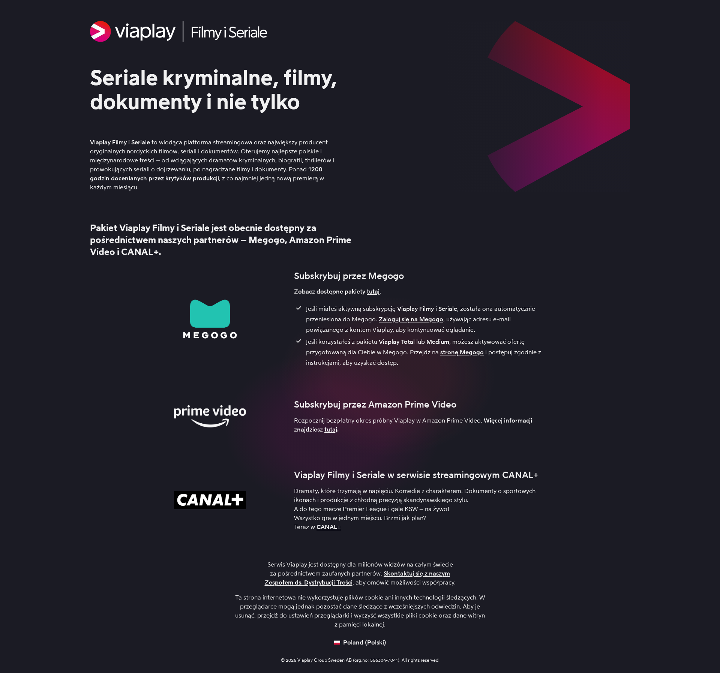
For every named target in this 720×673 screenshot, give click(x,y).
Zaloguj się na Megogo (411, 319)
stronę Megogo (462, 352)
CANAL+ (328, 527)
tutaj (373, 291)
